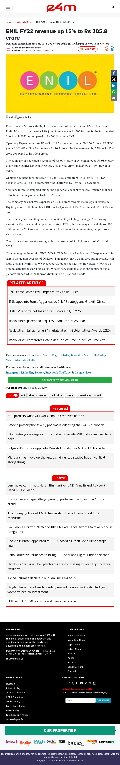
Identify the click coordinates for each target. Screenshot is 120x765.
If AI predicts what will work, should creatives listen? (46, 416)
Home (8, 22)
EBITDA (70, 395)
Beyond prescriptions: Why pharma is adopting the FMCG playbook (56, 425)
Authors (72, 662)
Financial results (37, 395)
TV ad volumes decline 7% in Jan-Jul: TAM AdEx (42, 578)
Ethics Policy (12, 710)
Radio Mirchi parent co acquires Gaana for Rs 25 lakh (47, 321)
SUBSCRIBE (103, 700)
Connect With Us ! (16, 659)
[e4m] (69, 683)
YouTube (65, 372)
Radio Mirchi (56, 395)
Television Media (81, 355)
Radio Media (43, 355)
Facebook (51, 372)
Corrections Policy (15, 706)
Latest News (74, 649)
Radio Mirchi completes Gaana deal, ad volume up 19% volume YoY (57, 340)
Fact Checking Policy (17, 715)
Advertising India (24, 360)
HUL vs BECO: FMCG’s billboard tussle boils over (42, 601)
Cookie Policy (13, 701)
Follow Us (89, 49)
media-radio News (23, 22)
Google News (83, 372)
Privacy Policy (13, 688)
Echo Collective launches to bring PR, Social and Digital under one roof (58, 555)
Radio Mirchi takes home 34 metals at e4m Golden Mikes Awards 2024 (60, 331)
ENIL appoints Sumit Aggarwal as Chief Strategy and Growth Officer (58, 302)
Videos (71, 658)
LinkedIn (27, 372)
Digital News (74, 644)
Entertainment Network (89, 395)
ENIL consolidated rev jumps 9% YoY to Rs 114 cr (43, 292)
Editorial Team (75, 666)
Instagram (12, 372)
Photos (71, 653)
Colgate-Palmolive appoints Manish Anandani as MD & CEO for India (56, 448)
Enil (23, 395)
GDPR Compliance (15, 697)
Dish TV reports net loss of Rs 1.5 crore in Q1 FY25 (45, 311)
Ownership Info (14, 719)
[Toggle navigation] (8, 7)
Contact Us (74, 671)
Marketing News (76, 640)
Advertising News (77, 635)
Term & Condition (15, 692)
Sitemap (10, 683)
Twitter (39, 372)
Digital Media (60, 355)
